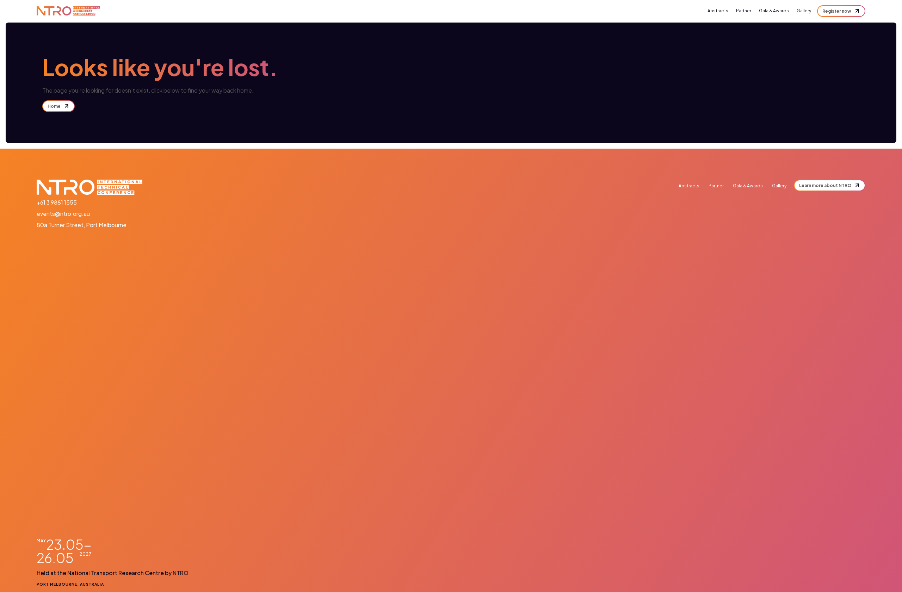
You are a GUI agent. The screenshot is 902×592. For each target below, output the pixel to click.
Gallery (804, 10)
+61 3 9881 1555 (57, 202)
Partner (743, 10)
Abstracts (718, 10)
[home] (68, 10)
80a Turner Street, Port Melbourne (81, 225)
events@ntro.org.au (63, 213)
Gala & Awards (774, 10)
